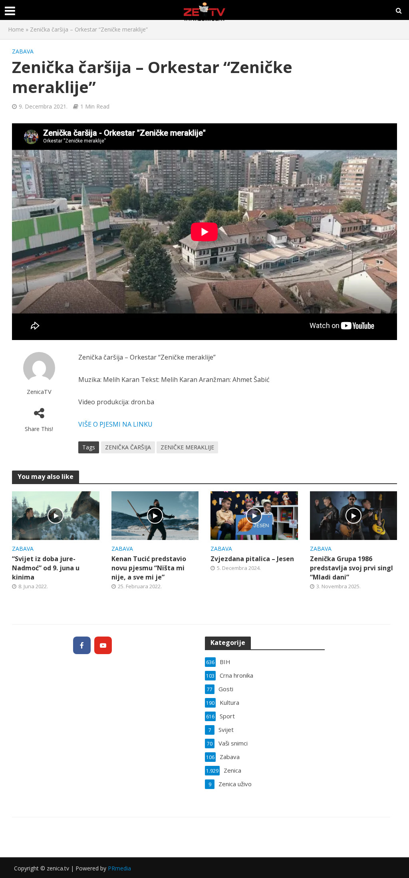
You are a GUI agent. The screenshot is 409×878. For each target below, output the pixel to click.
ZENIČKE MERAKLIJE (187, 447)
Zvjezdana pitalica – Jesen (252, 558)
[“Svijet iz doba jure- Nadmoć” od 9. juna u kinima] (55, 514)
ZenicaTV (39, 391)
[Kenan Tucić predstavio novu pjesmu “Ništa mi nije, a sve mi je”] (155, 514)
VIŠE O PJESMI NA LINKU (115, 424)
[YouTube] (103, 645)
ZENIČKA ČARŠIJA (128, 447)
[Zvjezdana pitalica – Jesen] (254, 514)
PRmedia (119, 868)
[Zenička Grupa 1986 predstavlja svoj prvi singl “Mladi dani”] (353, 514)
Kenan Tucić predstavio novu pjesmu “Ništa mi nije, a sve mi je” (148, 567)
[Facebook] (82, 645)
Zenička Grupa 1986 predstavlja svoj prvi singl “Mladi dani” (351, 567)
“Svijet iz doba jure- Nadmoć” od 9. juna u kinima (45, 567)
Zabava (23, 51)
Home (16, 29)
